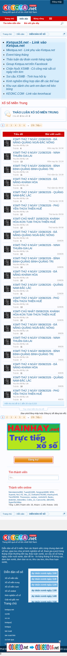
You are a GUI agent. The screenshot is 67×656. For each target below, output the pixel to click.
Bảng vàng (39, 18)
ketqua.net (9, 610)
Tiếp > (38, 125)
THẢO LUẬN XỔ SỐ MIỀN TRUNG (35, 112)
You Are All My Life (21, 145)
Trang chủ (9, 18)
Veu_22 (27, 495)
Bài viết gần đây (31, 23)
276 (32, 125)
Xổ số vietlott (10, 591)
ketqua (8, 627)
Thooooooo (25, 497)
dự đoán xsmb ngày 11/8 (44, 579)
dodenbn (12, 500)
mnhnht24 (42, 497)
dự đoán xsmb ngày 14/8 (44, 596)
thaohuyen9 (52, 495)
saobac (34, 497)
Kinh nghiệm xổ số (13, 595)
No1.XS (19, 495)
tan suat (8, 631)
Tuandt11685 (29, 492)
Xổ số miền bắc (11, 578)
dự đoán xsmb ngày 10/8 (44, 573)
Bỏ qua (59, 641)
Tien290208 (14, 497)
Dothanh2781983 (38, 495)
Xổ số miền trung (12, 582)
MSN (52, 492)
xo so (7, 618)
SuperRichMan (15, 502)
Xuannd (12, 495)
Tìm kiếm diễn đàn (12, 23)
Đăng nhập (57, 2)
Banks (50, 497)
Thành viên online (20, 487)
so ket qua (9, 640)
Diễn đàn (24, 19)
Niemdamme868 (16, 492)
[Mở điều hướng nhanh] (64, 34)
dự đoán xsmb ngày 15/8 (44, 602)
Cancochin (41, 500)
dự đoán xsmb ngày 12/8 (44, 585)
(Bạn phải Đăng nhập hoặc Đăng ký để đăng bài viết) (43, 413)
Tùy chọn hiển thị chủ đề (33, 409)
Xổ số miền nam (12, 587)
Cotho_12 (31, 500)
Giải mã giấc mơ (12, 600)
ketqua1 (8, 622)
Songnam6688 (42, 492)
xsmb (7, 614)
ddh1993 (50, 500)
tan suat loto (10, 635)
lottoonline (21, 500)
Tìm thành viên (18, 472)
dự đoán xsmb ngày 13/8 (44, 590)
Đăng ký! (33, 459)
